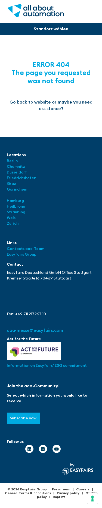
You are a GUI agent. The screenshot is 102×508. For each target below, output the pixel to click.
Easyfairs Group (21, 254)
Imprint (59, 497)
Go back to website (30, 102)
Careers (82, 489)
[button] (51, 29)
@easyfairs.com (35, 330)
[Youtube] (56, 449)
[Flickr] (43, 449)
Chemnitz (16, 166)
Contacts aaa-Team (25, 248)
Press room (61, 489)
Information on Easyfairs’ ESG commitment (47, 365)
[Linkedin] (29, 449)
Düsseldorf (17, 172)
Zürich (12, 223)
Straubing (16, 212)
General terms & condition (27, 493)
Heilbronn (16, 206)
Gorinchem (17, 189)
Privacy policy (68, 493)
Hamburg (15, 200)
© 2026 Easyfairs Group (27, 489)
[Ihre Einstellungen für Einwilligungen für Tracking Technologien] (92, 498)
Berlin (12, 160)
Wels (11, 217)
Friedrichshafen (21, 177)
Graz (11, 183)
